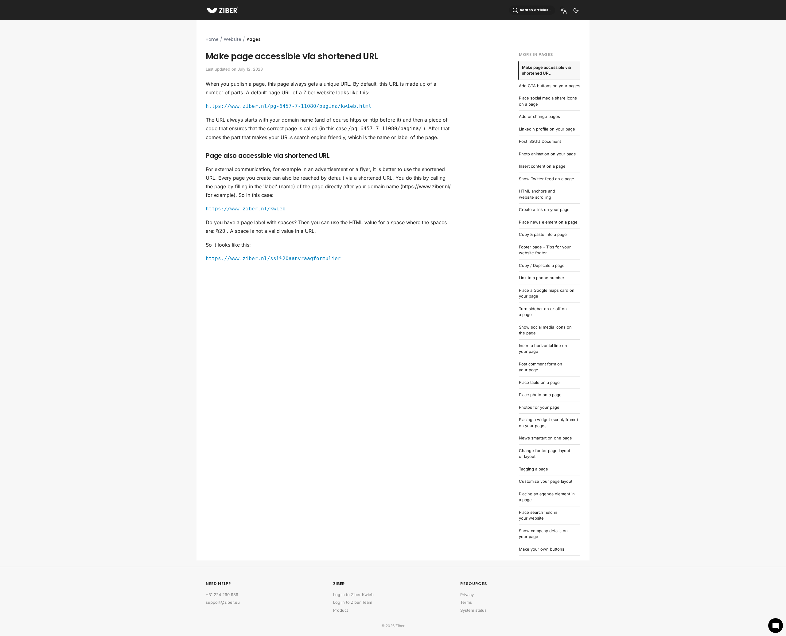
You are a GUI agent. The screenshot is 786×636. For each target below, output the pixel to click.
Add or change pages (539, 116)
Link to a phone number (541, 277)
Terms (466, 602)
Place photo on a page (540, 394)
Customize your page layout (545, 481)
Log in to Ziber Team (352, 602)
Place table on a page (539, 382)
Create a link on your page (544, 209)
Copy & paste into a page (543, 234)
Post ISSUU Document (540, 141)
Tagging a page (533, 468)
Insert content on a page (542, 166)
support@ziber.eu (223, 602)
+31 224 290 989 (222, 594)
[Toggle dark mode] (576, 10)
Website (232, 39)
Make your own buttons (541, 549)
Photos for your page (539, 407)
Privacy (467, 594)
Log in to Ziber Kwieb (353, 594)
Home (212, 39)
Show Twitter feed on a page (546, 178)
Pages (254, 39)
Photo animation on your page (547, 153)
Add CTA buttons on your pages (549, 85)
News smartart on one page (545, 437)
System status (473, 610)
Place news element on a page (548, 222)
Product (340, 610)
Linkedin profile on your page (547, 129)
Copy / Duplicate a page (542, 265)
